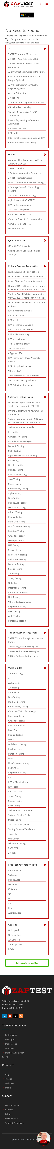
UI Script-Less (14, 935)
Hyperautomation (16, 228)
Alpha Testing (14, 493)
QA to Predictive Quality (19, 107)
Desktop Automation (14, 1053)
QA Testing (13, 460)
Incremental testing (17, 474)
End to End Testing (17, 559)
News (11, 758)
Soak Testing (14, 479)
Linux (11, 908)
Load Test (12, 730)
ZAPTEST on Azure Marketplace (23, 54)
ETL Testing (13, 432)
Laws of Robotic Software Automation (26, 281)
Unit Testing (14, 597)
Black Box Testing (16, 521)
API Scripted (14, 939)
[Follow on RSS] (21, 1016)
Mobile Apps (14, 879)
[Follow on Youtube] (10, 1016)
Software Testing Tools (19, 815)
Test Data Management (19, 209)
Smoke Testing (15, 568)
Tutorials (12, 834)
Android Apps (14, 912)
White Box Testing (16, 507)
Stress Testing (14, 483)
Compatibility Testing (18, 488)
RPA (10, 777)
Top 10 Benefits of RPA (19, 343)
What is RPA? (14, 370)
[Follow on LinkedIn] (4, 1016)
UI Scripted (13, 930)
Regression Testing (17, 606)
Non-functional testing (18, 763)
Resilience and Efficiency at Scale (23, 271)
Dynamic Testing (16, 446)
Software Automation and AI (21, 427)
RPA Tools (13, 786)
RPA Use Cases (15, 791)
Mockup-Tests (14, 749)
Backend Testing (16, 564)
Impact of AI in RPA (17, 128)
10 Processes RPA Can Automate (23, 375)
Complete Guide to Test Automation (25, 219)
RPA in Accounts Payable (20, 310)
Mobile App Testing (17, 502)
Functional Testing (17, 620)
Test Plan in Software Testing (22, 195)
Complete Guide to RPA (19, 223)
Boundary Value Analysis (20, 441)
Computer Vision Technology (22, 711)
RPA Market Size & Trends (20, 329)
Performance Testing (18, 592)
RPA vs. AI (13, 133)
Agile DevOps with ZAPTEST (21, 200)
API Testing (13, 573)
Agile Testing (14, 616)
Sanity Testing (14, 578)
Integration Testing (17, 587)
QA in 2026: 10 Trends (19, 246)
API (9, 903)
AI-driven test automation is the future (26, 71)
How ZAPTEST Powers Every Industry (25, 276)
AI (9, 678)
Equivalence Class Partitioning (22, 455)
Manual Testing (15, 517)
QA (9, 893)
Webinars (9, 1083)
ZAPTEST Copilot (16, 168)
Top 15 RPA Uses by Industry (22, 380)
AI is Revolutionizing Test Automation (26, 102)
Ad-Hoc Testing (15, 673)
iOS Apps (12, 889)
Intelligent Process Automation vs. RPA (26, 137)
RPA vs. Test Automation (19, 204)
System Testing (15, 550)
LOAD (11, 949)
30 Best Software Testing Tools (23, 656)
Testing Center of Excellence (21, 829)
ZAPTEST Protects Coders (20, 177)
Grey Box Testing (16, 535)
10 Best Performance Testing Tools (24, 651)
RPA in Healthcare (16, 339)
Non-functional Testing (19, 526)
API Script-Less (15, 944)
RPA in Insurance (16, 315)
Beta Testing (14, 498)
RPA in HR (13, 320)
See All (5, 1057)
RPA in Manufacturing (18, 334)
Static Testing (14, 450)
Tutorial (8, 1079)
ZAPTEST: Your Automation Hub (23, 58)
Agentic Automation (17, 93)
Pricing (8, 1114)
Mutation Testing (16, 531)
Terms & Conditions (14, 1123)
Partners (9, 1109)
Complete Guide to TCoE (19, 214)
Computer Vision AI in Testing (22, 142)
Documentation (12, 1105)
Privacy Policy (11, 1118)
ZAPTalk (12, 852)
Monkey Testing (15, 469)
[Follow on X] (15, 1016)
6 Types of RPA (15, 353)
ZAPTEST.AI (13, 97)
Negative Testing (16, 465)
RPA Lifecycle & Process (19, 366)
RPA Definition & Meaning (20, 385)
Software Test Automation (20, 810)
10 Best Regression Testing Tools (23, 646)
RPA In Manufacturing (18, 782)
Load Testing (14, 611)
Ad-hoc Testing (15, 512)
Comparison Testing (17, 436)
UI (9, 898)
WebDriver (13, 838)
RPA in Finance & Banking (20, 324)
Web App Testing (16, 540)
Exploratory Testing (17, 554)
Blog (7, 1074)
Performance (14, 870)
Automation (14, 692)
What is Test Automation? (20, 601)
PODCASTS (13, 767)
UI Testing (13, 583)
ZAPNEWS (13, 848)
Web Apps (13, 875)
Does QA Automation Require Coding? (26, 182)
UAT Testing (14, 545)
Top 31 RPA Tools (16, 348)
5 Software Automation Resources (24, 173)
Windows (12, 884)
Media (11, 739)
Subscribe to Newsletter (27, 963)
